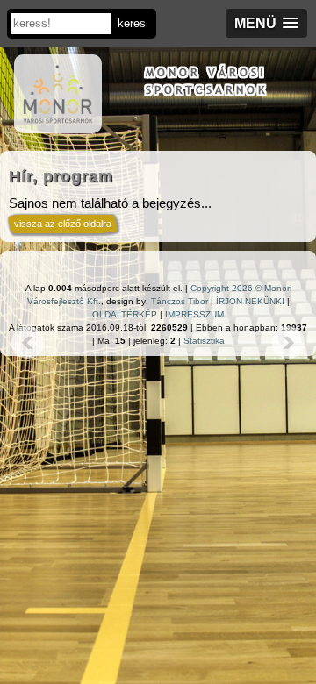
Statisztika (204, 341)
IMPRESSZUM (194, 314)
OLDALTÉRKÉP (124, 314)
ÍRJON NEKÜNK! (250, 301)
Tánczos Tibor (179, 301)
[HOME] (58, 124)
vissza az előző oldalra (62, 223)
